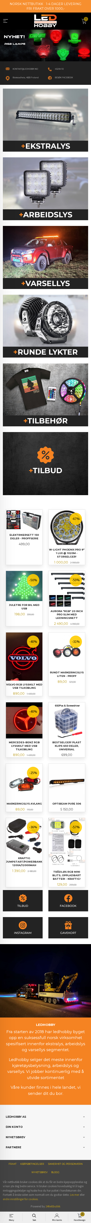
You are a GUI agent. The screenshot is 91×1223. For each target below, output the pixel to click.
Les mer (74, 1195)
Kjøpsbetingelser (32, 1164)
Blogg (55, 1172)
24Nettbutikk (53, 1206)
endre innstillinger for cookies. (20, 1199)
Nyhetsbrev (39, 1172)
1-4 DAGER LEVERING (63, 4)
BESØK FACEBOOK (64, 77)
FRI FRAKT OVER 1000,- (45, 9)
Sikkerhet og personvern (65, 1164)
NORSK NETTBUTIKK (26, 4)
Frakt (13, 1164)
